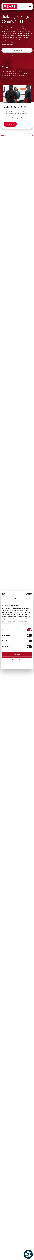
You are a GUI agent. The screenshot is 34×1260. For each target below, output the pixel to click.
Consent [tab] (6, 599)
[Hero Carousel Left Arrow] (25, 135)
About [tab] (28, 599)
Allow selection (17, 659)
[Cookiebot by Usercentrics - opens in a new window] (24, 594)
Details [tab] (17, 599)
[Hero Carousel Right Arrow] (30, 135)
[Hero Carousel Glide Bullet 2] (5, 135)
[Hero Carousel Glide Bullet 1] (2, 135)
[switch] (29, 635)
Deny (17, 665)
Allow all (17, 654)
